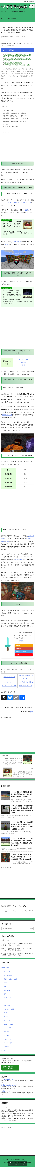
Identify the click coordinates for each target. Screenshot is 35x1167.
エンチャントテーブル (12, 202)
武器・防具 (7, 990)
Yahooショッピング (21, 651)
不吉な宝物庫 (16, 242)
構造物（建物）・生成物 (10, 979)
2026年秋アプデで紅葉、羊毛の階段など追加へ (18, 65)
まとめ (5, 124)
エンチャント (23, 36)
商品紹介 (6, 1046)
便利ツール (7, 1031)
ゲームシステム (8, 1028)
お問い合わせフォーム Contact (10, 1068)
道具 (5, 994)
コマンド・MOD (8, 1024)
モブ (5, 1001)
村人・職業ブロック (9, 975)
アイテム (6, 1013)
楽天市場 (18, 648)
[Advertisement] (16, 146)
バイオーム (7, 982)
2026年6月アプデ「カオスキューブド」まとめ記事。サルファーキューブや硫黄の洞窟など (17, 55)
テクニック (7, 971)
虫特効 (23, 362)
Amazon (18, 645)
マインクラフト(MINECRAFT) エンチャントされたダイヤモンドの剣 (23, 635)
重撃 (26, 210)
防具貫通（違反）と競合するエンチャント (15, 118)
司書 (6, 244)
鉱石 (5, 986)
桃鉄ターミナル (5, 1091)
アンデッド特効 (23, 360)
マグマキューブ (7, 415)
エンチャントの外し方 (26, 682)
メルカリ (18, 654)
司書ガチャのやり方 (25, 686)
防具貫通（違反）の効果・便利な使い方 (15, 121)
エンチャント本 (26, 202)
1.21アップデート (28, 707)
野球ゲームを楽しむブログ (9, 1085)
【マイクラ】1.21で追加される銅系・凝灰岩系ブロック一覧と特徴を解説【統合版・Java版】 (22, 794)
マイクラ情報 (5, 1035)
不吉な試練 (18, 559)
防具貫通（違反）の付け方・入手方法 (14, 113)
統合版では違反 (8, 110)
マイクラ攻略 (12, 18)
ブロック (6, 1016)
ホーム (4, 18)
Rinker (21, 640)
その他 (3, 1050)
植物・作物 (7, 1005)
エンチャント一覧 (9, 677)
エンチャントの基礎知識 (10, 127)
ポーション (7, 1020)
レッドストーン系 (9, 1009)
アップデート (7, 1039)
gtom (31, 712)
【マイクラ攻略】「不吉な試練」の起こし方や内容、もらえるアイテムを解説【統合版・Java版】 (22, 857)
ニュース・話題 (8, 1043)
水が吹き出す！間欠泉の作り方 (13, 62)
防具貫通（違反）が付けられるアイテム (15, 116)
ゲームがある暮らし (7, 1079)
